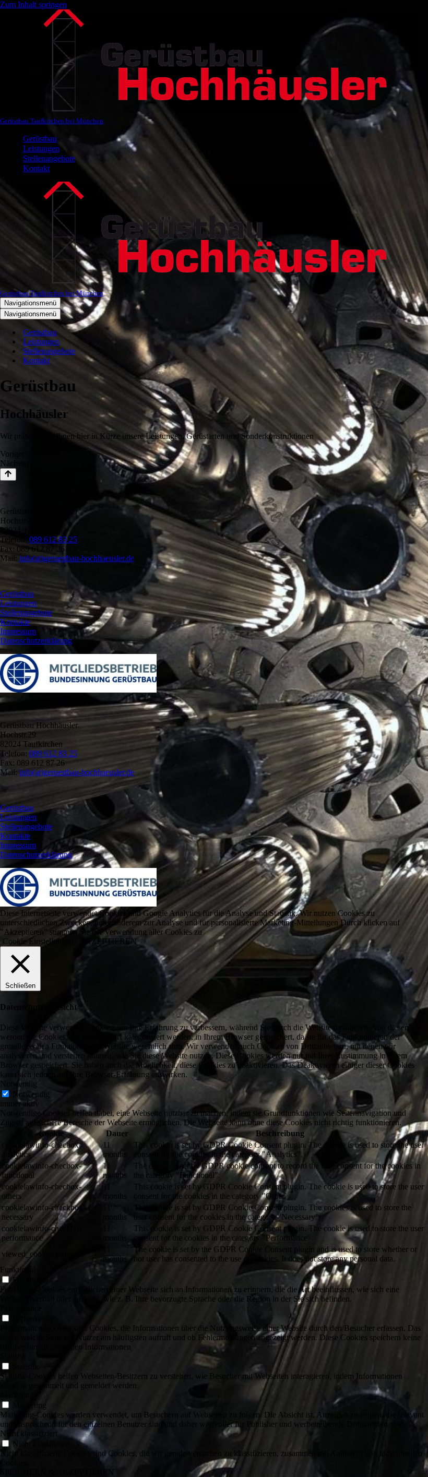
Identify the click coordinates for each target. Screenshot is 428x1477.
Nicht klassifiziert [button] (28, 1433)
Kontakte (15, 621)
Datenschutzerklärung (36, 640)
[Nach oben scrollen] (8, 474)
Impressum (18, 631)
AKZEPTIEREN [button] (108, 941)
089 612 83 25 (53, 539)
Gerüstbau (40, 138)
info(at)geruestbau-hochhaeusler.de (76, 558)
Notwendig (31, 1094)
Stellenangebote (49, 158)
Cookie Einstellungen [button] (38, 941)
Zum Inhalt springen (33, 4)
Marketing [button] (17, 1394)
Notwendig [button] (18, 1083)
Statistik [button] (13, 1356)
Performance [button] (21, 1308)
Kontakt (36, 168)
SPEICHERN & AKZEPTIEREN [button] (57, 1472)
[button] (214, 454)
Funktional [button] (17, 1269)
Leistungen (41, 148)
